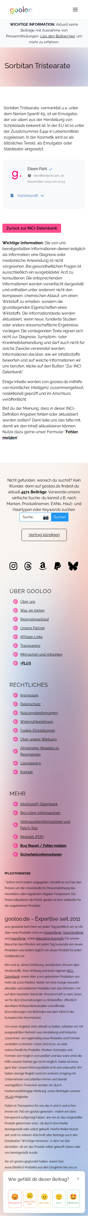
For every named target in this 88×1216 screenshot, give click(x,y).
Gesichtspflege (73, 932)
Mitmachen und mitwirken (41, 654)
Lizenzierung (30, 763)
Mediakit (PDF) (32, 837)
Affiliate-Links (31, 637)
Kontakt (26, 772)
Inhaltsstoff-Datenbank (39, 804)
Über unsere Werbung (38, 739)
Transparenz (30, 646)
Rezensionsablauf (34, 619)
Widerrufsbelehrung (36, 722)
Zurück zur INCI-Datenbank (31, 228)
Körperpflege (52, 932)
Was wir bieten (32, 610)
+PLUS (9, 1097)
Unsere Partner (32, 628)
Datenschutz (30, 704)
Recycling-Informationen (40, 813)
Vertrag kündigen (44, 534)
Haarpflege (18, 938)
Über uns (27, 602)
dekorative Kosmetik (50, 938)
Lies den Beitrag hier (57, 36)
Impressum (29, 695)
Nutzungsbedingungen (39, 713)
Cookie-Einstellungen (37, 730)
